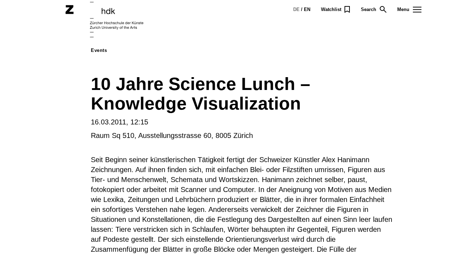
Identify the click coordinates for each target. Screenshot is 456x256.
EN (307, 9)
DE (296, 9)
